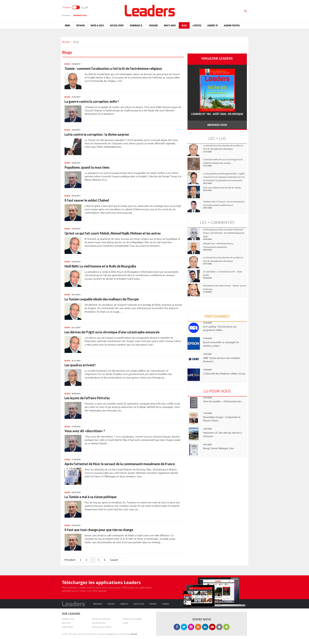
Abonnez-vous (80, 15)
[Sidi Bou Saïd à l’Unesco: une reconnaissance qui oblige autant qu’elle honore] (193, 205)
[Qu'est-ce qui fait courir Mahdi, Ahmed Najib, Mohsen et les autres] (73, 245)
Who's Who (170, 25)
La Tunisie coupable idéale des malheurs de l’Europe (102, 299)
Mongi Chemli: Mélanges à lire (218, 448)
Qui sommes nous (98, 622)
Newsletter (66, 15)
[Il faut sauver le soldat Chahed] (73, 212)
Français (66, 7)
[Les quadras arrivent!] (73, 377)
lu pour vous (217, 390)
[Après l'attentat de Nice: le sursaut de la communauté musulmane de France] (73, 475)
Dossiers (153, 25)
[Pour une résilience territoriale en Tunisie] (193, 191)
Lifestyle (197, 25)
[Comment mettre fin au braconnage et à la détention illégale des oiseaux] (193, 163)
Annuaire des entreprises (101, 618)
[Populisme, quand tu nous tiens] (73, 179)
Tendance (165, 603)
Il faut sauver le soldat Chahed (87, 200)
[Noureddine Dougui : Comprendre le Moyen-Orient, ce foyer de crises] (193, 418)
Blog (184, 25)
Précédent (70, 559)
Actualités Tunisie (68, 618)
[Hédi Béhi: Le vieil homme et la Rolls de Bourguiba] (73, 278)
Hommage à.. (136, 25)
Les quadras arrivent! (80, 365)
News (67, 25)
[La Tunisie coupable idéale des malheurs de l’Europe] (73, 311)
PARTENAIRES (217, 316)
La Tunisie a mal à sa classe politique (91, 497)
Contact (125, 622)
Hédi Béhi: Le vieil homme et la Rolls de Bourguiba (100, 266)
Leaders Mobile (67, 626)
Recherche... (195, 10)
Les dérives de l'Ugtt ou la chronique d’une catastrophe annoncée (112, 332)
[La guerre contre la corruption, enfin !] (73, 113)
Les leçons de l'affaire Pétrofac (87, 398)
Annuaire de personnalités (132, 618)
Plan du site (66, 622)
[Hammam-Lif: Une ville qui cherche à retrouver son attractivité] (193, 433)
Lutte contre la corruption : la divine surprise (97, 134)
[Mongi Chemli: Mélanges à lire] (193, 449)
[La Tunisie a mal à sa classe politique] (73, 508)
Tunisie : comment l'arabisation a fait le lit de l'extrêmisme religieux (113, 68)
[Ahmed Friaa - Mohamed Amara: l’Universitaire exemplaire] (193, 247)
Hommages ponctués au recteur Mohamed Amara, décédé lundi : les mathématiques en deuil (223, 233)
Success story (117, 25)
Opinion (80, 25)
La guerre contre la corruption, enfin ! (92, 101)
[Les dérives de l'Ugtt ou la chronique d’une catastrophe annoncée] (73, 344)
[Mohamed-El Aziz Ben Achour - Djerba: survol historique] (193, 289)
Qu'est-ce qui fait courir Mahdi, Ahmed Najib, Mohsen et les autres (113, 233)
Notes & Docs (97, 25)
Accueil (66, 41)
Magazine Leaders (217, 58)
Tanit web (134, 634)
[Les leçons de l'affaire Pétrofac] (73, 410)
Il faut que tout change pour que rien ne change (99, 530)
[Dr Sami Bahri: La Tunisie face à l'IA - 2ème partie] (193, 275)
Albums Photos (232, 25)
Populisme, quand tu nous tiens (87, 167)
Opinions (152, 603)
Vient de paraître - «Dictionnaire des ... (223, 401)
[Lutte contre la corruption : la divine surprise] (73, 146)
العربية (84, 7)
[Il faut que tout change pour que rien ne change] (73, 541)
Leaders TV (212, 25)
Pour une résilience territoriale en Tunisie (222, 187)
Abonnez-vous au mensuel (101, 626)
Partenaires (97, 603)
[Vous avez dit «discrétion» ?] (73, 442)
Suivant (114, 559)
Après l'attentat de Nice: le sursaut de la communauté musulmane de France (120, 464)
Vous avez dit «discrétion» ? (85, 431)
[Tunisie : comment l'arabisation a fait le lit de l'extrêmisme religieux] (73, 80)
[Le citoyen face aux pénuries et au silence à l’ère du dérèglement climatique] (193, 149)
